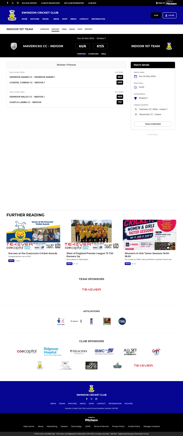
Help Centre (28, 426)
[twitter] (13, 3)
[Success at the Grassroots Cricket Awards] (33, 235)
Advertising (52, 426)
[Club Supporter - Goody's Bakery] (156, 352)
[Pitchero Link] (172, 4)
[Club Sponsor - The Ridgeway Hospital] (53, 352)
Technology (76, 426)
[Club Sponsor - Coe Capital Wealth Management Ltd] (27, 352)
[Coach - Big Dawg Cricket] (66, 366)
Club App (92, 3)
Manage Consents (152, 426)
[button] (24, 19)
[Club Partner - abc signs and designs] (91, 366)
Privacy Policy (118, 426)
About (40, 426)
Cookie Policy (134, 426)
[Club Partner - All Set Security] (130, 352)
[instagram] (18, 3)
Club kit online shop (50, 3)
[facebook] (7, 3)
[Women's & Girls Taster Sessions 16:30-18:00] (150, 235)
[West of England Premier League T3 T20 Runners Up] (91, 235)
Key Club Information (74, 3)
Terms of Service (101, 426)
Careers (64, 426)
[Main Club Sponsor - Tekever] (91, 290)
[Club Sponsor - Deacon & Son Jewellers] (79, 352)
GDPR (87, 426)
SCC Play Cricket (29, 3)
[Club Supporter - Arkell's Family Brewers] (117, 366)
